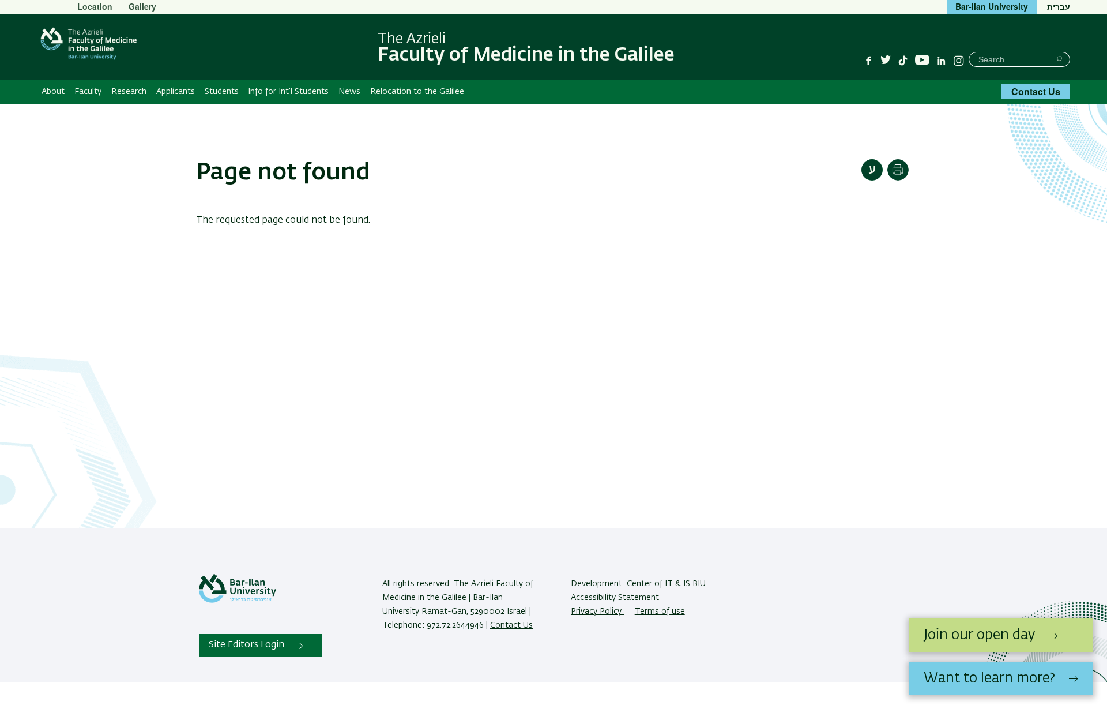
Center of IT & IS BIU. (667, 584)
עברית (1058, 6)
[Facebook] (868, 60)
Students (222, 92)
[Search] (1059, 58)
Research (128, 92)
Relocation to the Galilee (417, 92)
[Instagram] (959, 60)
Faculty (87, 92)
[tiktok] (903, 60)
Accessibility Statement (615, 598)
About (53, 92)
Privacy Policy (597, 611)
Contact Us (1035, 91)
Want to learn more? (989, 678)
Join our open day (979, 635)
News (349, 92)
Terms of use (660, 611)
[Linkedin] (941, 60)
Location (94, 6)
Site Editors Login (246, 645)
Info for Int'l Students (288, 92)
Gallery (142, 6)
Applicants (175, 92)
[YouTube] (922, 60)
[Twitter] (885, 60)
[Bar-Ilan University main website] (237, 601)
